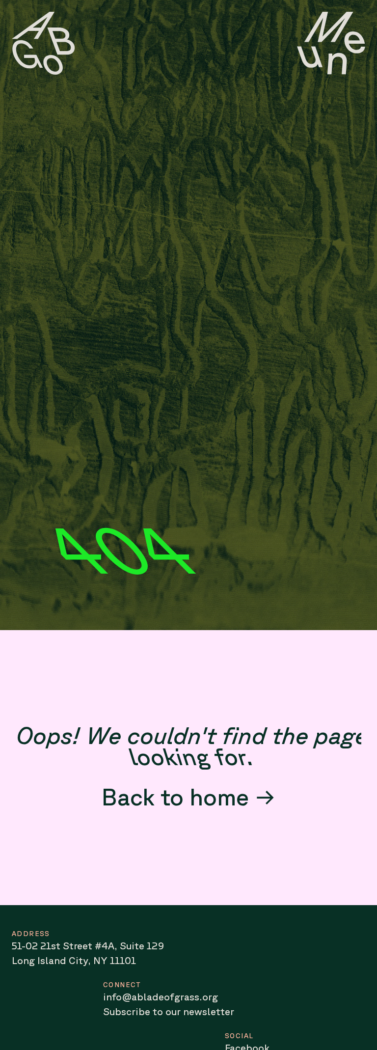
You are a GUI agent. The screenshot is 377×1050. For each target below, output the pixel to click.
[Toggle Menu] (331, 43)
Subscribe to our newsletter (168, 1011)
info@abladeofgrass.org (160, 996)
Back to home (175, 796)
